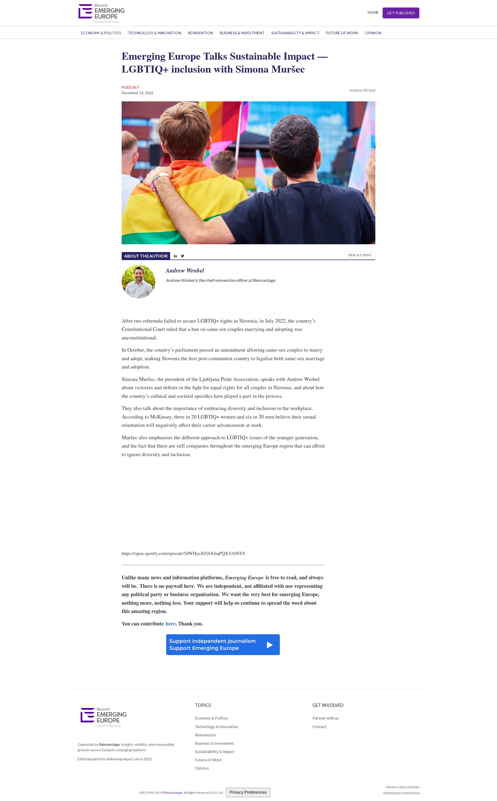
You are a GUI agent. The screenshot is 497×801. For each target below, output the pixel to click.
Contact (319, 726)
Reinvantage (173, 793)
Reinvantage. (109, 744)
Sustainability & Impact (295, 33)
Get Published (401, 13)
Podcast (130, 87)
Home (373, 12)
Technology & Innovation (154, 33)
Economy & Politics (101, 33)
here (171, 623)
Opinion (373, 33)
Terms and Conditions (401, 793)
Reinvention (200, 33)
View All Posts (359, 255)
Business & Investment (242, 33)
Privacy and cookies (402, 787)
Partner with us (325, 718)
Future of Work (342, 33)
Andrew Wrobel (362, 90)
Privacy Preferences (248, 792)
